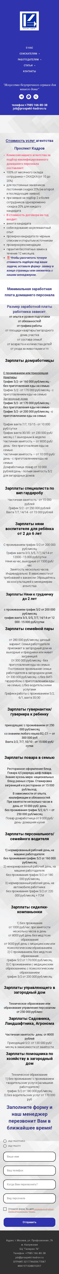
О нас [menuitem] (29, 47)
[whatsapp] (28, 98)
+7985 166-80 (33, 1253)
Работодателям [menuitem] (28, 59)
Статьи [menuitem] (28, 65)
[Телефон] (35, 98)
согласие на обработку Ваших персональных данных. (31, 1210)
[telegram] (21, 98)
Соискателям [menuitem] (29, 53)
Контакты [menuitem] (29, 71)
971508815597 (32, 1266)
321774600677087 (35, 1261)
